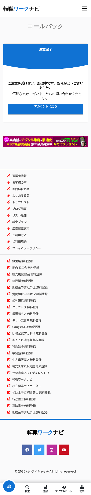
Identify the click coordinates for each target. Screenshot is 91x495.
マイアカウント (63, 490)
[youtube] (64, 450)
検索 (27, 490)
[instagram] (52, 450)
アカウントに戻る (45, 106)
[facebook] (27, 450)
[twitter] (39, 450)
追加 (45, 490)
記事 (82, 490)
